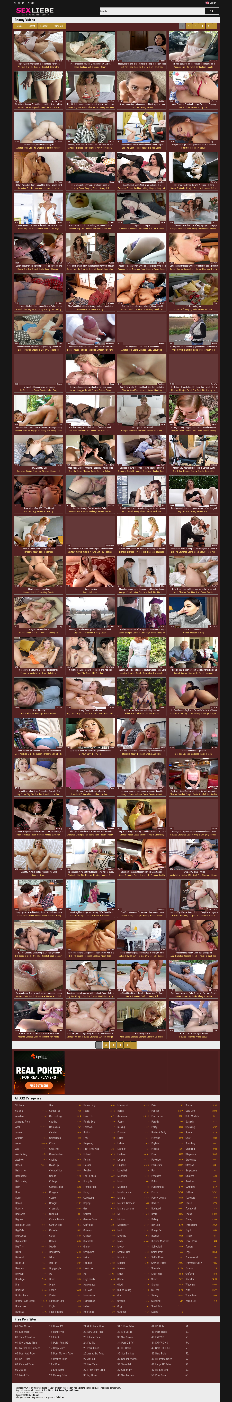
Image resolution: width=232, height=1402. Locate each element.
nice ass (136, 269)
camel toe (134, 390)
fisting (29, 471)
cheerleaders (56, 1154)
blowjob (91, 107)
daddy (58, 309)
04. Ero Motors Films (26, 1342)
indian (104, 228)
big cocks (36, 107)
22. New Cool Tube (93, 1331)
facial (177, 309)
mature (93, 552)
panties (156, 471)
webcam (45, 471)
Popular (19, 26)
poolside (156, 1159)
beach (76, 350)
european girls (56, 1301)
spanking (190, 1127)
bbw (26, 148)
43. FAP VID (157, 1337)
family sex (158, 67)
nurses (121, 1268)
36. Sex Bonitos (125, 1353)
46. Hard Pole (158, 1353)
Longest (44, 26)
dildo (52, 1257)
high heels (89, 1279)
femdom (88, 1127)
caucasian (54, 1127)
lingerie (152, 188)
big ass (151, 148)
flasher (206, 431)
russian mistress (160, 1241)
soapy (154, 1311)
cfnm (52, 1143)
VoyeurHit (161, 263)
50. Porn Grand (159, 1375)
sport (132, 148)
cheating (54, 1148)
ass (109, 431)
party (154, 1127)
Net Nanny (59, 1390)
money (120, 1246)
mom (151, 67)
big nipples (21, 1241)
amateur (21, 67)
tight (188, 1230)
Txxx (112, 61)
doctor (53, 1262)
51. (187, 1326)
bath (189, 228)
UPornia (214, 101)
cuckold (130, 471)
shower (213, 228)
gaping (87, 1203)
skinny (154, 1295)
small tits (158, 309)
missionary (148, 309)
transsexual (191, 1257)
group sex (88, 1252)
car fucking (201, 67)
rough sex (157, 1230)
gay (85, 1208)
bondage (39, 713)
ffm (136, 552)
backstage (21, 1176)
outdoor (100, 350)
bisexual (19, 1257)
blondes (37, 67)
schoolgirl (156, 1246)
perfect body (52, 390)
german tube (90, 1219)
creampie (135, 107)
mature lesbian (48, 915)
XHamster (58, 142)
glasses (161, 956)
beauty (103, 67)
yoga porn (191, 1295)
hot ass (87, 1290)
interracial (48, 188)
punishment (157, 1186)
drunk (213, 835)
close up (54, 1165)
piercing (155, 1138)
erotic (41, 269)
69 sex (19, 1110)
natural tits (49, 228)
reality (109, 148)
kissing (121, 1127)
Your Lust (213, 61)
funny (86, 1192)
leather (121, 1148)
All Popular (19, 3)
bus (51, 1105)
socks (188, 1105)
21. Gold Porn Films (93, 1326)
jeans (120, 1121)
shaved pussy (203, 228)
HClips (111, 222)
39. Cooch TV (124, 1369)
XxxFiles (59, 61)
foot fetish (89, 1176)
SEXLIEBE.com (32, 1395)
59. (187, 1369)
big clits (19, 1230)
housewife (89, 1295)
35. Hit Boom (124, 1348)
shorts (154, 1279)
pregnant (44, 633)
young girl (190, 1301)
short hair (156, 1273)
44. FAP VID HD (159, 1342)
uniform (189, 1273)
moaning (121, 1235)
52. (187, 1331)
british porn (21, 1295)
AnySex (111, 101)
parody (50, 511)
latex (120, 1138)
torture (189, 1246)
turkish (189, 1268)
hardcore (206, 188)
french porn (89, 1186)
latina (56, 188)
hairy (86, 148)
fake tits (81, 673)
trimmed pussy (193, 1262)
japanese (92, 309)
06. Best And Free (25, 1353)
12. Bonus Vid (56, 1331)
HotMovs (162, 101)
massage (160, 552)
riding (42, 552)
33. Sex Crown (125, 1337)
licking (92, 148)
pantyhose (157, 1116)
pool (153, 1154)
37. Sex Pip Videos (127, 1359)
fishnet (130, 188)
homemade (54, 107)
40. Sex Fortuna (125, 1375)
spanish (204, 107)
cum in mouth (158, 228)
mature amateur (126, 1203)
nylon (198, 1037)
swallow (189, 1181)
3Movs (162, 142)
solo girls (93, 592)
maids (120, 1181)
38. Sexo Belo (124, 1364)
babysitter (22, 188)
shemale (155, 1268)
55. (187, 1348)
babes (76, 67)
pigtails (155, 1143)
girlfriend (88, 1224)
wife (195, 309)
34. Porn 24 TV (125, 1342)
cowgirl (100, 269)
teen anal (190, 1208)
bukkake (19, 1311)
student (159, 794)
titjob (188, 1235)
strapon (189, 1165)
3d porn (19, 1105)
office (213, 188)
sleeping (96, 67)
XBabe (111, 263)
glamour (82, 754)
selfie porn (157, 1252)
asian (18, 1143)
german (40, 835)
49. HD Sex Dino (159, 1369)
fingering (25, 673)
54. (187, 1342)
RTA (36, 1392)
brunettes (49, 148)
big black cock (23, 1224)
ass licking (21, 1154)
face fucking (37, 309)
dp (30, 511)
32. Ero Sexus (124, 1331)
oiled (143, 269)
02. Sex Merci (22, 1331)
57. (187, 1359)
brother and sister (153, 754)
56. (187, 1353)
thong (188, 1219)
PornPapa (58, 182)
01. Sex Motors (23, 1326)
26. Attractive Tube (93, 1353)
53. (187, 1337)
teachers (190, 1197)
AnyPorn (214, 263)
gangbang (88, 1197)
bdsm (179, 471)
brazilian (40, 148)
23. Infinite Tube (92, 1337)
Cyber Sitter (47, 1390)
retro (109, 956)
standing (99, 673)
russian (84, 511)
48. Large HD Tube (161, 1364)
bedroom (110, 107)
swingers (190, 1186)
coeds (93, 471)
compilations (189, 269)
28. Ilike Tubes (91, 1364)
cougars (72, 390)
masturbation (37, 228)
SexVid (59, 222)
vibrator (189, 1279)
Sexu (112, 182)
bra (17, 1284)
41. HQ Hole (157, 1326)
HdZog (163, 222)
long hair (194, 148)
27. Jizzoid (89, 1359)
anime (121, 875)
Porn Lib (59, 263)
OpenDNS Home (72, 1390)
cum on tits (55, 1224)
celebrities (55, 1138)
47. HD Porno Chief (161, 1359)
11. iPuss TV (56, 1326)
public (192, 67)
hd (199, 107)
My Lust (214, 142)
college (108, 471)
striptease (191, 1170)
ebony (43, 431)
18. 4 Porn (54, 1364)
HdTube (162, 61)
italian (128, 269)
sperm (158, 148)
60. (187, 1375)
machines (122, 1176)
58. (187, 1364)
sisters (155, 1290)
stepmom (190, 1154)
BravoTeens (161, 182)
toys (57, 228)
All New (31, 3)
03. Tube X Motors (25, 1337)
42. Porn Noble (159, 1331)
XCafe (111, 142)
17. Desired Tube (58, 1359)
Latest (32, 26)
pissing (149, 269)
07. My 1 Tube (22, 1359)
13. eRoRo (54, 1337)
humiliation (82, 309)
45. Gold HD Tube (160, 1348)
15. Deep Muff (57, 1348)
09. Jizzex (20, 1369)
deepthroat (133, 228)
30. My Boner (90, 1375)
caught (53, 1132)
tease (188, 1203)
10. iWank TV (22, 1375)
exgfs (52, 1306)
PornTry (214, 182)
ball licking (21, 1181)
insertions (88, 1311)
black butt (20, 1262)
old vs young (124, 1290)
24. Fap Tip (89, 1342)
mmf (119, 1230)
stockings (55, 269)
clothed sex (55, 1170)
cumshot (45, 67)
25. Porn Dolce (91, 1348)
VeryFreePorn (57, 101)
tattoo (101, 390)
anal (180, 107)
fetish (130, 511)
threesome (88, 633)
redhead (108, 552)
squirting (190, 1143)
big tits (29, 67)
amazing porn (22, 1121)
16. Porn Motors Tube (61, 1353)
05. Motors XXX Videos (27, 1348)
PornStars (58, 26)
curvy (89, 754)
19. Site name (56, 1369)
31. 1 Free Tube (125, 1326)
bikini (84, 107)
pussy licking (158, 1197)
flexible (108, 511)
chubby (57, 148)
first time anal (193, 592)
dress (206, 511)
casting (143, 107)
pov (97, 107)
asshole (186, 107)
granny (87, 1246)
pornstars (129, 67)
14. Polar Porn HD (58, 1342)
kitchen (121, 1132)
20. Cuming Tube (58, 1375)
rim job (160, 592)
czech (159, 431)
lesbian (83, 67)
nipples (121, 1262)
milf (89, 67)
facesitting (42, 592)
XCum (214, 222)
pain (153, 1105)
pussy (103, 148)
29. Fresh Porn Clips (94, 1369)
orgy (34, 511)
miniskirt (126, 754)
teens (138, 148)
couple (30, 188)
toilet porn (210, 552)
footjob (87, 1181)
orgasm (121, 1301)
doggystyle (54, 67)
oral (53, 309)
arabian (186, 633)
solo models (192, 1116)
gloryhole (88, 1241)
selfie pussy (158, 1257)
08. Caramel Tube (24, 1364)
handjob (45, 107)
